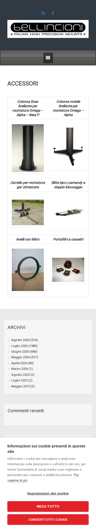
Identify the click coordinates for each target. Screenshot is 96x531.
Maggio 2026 (20, 357)
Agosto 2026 (20, 340)
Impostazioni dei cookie (48, 493)
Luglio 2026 (19, 346)
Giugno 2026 (20, 351)
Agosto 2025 (20, 375)
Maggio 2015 (20, 386)
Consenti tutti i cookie (48, 519)
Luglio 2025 (19, 380)
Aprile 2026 (19, 363)
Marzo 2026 (19, 369)
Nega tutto (48, 506)
